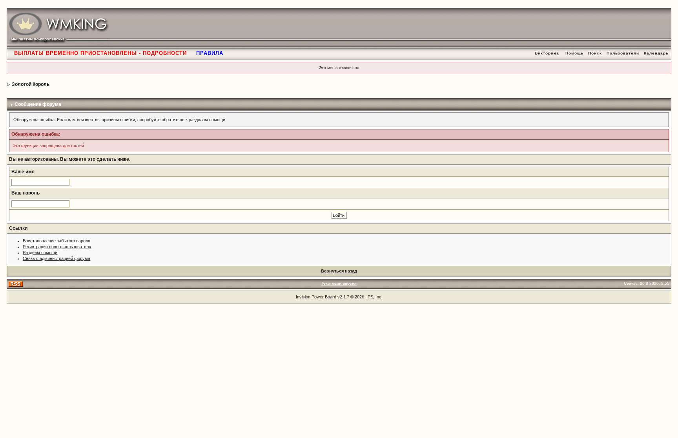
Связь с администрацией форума (56, 258)
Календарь (656, 53)
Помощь (574, 53)
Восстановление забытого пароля (56, 240)
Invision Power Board (316, 296)
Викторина (547, 53)
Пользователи (623, 53)
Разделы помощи (40, 252)
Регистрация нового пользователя (57, 246)
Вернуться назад (339, 271)
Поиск (595, 53)
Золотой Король (30, 84)
